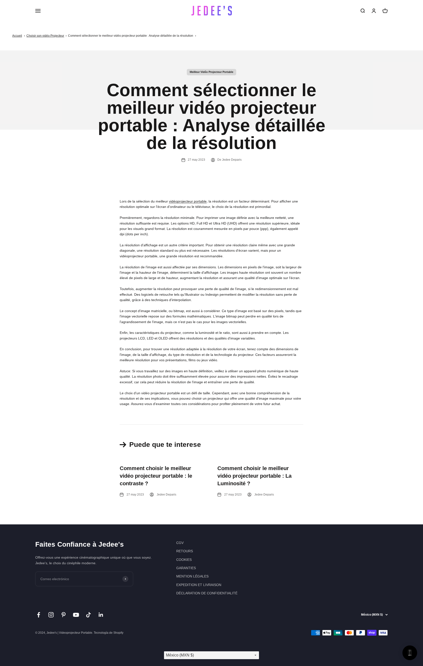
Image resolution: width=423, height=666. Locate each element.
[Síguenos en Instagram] (51, 614)
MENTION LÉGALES (192, 576)
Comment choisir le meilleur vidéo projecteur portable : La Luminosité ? (254, 475)
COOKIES (184, 560)
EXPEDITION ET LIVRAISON (198, 585)
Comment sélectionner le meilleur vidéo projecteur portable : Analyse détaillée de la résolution (130, 35)
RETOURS (184, 551)
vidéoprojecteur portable (188, 201)
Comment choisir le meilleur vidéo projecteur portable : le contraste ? (156, 475)
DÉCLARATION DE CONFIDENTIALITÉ (206, 593)
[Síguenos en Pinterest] (63, 614)
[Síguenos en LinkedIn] (101, 614)
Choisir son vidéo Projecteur (45, 35)
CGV (180, 543)
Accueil (17, 35)
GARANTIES (186, 568)
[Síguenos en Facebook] (38, 614)
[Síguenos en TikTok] (88, 614)
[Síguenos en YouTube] (76, 614)
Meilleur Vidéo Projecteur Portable (211, 71)
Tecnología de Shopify (108, 632)
